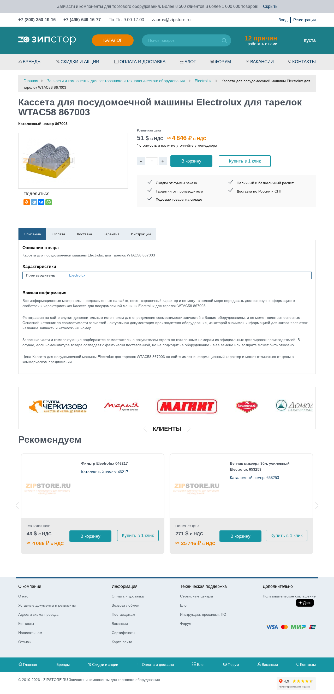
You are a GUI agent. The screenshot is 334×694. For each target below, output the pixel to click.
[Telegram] (34, 202)
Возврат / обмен (125, 605)
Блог (190, 61)
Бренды (32, 61)
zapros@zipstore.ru (171, 19)
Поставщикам (123, 614)
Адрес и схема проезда (38, 614)
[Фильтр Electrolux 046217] (48, 486)
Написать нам (30, 633)
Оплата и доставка (142, 61)
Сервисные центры (196, 596)
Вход (283, 19)
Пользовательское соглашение (289, 596)
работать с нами (260, 40)
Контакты (304, 61)
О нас (23, 596)
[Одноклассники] (26, 202)
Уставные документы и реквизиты (47, 605)
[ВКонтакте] (41, 202)
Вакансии (262, 61)
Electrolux (77, 275)
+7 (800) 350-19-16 (37, 19)
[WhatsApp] (48, 202)
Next (316, 505)
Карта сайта (122, 642)
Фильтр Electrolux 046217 (104, 463)
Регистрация (304, 19)
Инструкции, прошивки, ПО (203, 614)
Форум (223, 61)
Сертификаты (123, 633)
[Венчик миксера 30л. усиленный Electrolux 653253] (197, 486)
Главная (30, 664)
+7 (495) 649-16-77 (82, 19)
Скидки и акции (80, 61)
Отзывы (24, 642)
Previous (17, 505)
